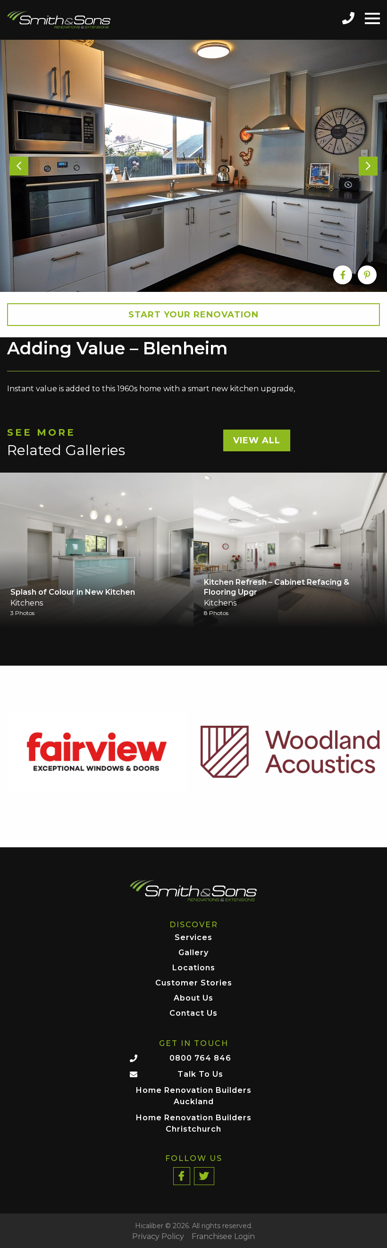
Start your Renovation (193, 314)
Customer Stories (193, 983)
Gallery (193, 953)
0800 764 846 (200, 1058)
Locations (193, 968)
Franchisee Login (223, 1236)
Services (193, 938)
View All (256, 440)
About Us (193, 998)
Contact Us (193, 1014)
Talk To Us (200, 1074)
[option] (193, 166)
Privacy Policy (158, 1236)
